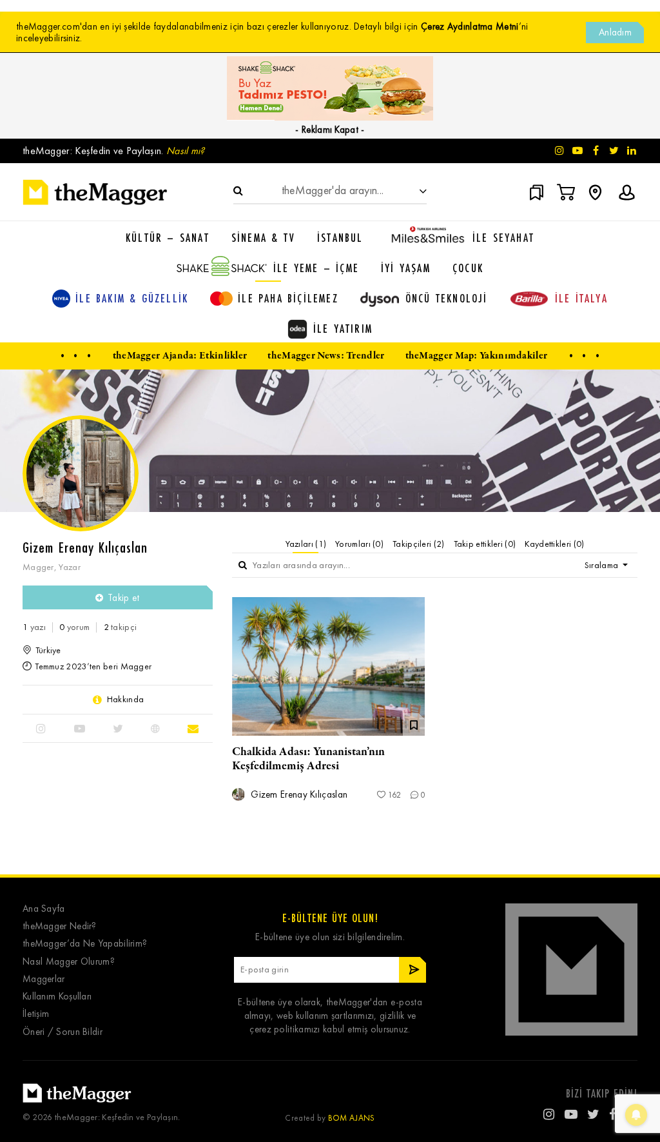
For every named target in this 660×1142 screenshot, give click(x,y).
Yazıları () (306, 543)
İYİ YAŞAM (406, 267)
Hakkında (125, 699)
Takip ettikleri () (485, 543)
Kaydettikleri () (554, 543)
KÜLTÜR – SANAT (167, 237)
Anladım (615, 32)
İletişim (36, 1014)
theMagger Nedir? (60, 926)
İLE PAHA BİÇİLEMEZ (288, 298)
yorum (74, 627)
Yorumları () (359, 543)
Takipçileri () (419, 543)
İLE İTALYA (581, 298)
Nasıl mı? (185, 150)
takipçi (120, 627)
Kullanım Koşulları (57, 996)
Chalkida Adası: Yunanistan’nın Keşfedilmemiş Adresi (308, 758)
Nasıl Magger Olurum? (69, 961)
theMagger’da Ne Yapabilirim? (85, 943)
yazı (34, 627)
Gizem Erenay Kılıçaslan (297, 794)
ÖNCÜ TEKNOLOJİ (446, 298)
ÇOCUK (467, 267)
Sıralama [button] (603, 565)
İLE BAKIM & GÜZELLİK (131, 298)
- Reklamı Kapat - (329, 129)
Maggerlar (44, 979)
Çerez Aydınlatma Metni (470, 26)
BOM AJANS (351, 1118)
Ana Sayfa (44, 908)
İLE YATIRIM (343, 328)
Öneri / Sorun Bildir (62, 1032)
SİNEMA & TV (263, 237)
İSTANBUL (340, 237)
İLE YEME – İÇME (316, 267)
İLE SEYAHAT (503, 237)
